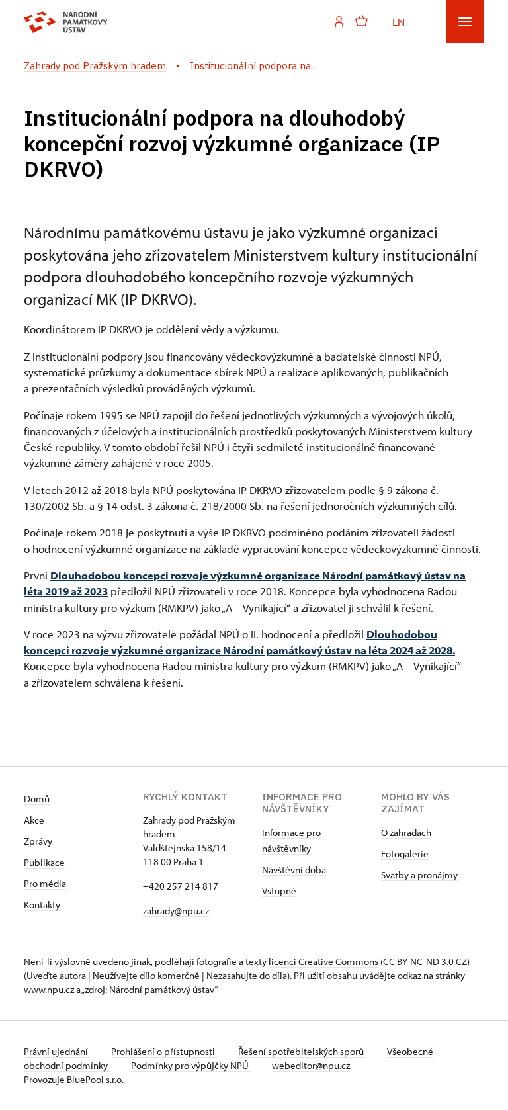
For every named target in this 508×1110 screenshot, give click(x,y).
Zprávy (38, 841)
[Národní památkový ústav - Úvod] (66, 22)
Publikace (44, 862)
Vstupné (279, 890)
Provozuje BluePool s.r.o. (74, 1079)
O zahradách (406, 832)
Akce (34, 820)
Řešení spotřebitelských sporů (302, 1051)
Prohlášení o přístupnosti (164, 1051)
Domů (37, 798)
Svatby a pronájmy (419, 875)
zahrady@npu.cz (176, 910)
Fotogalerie (405, 853)
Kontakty (42, 904)
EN (398, 21)
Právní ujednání (57, 1051)
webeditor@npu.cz (311, 1065)
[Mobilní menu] (465, 21)
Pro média (45, 883)
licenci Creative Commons (323, 961)
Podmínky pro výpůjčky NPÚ (191, 1065)
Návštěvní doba (294, 869)
